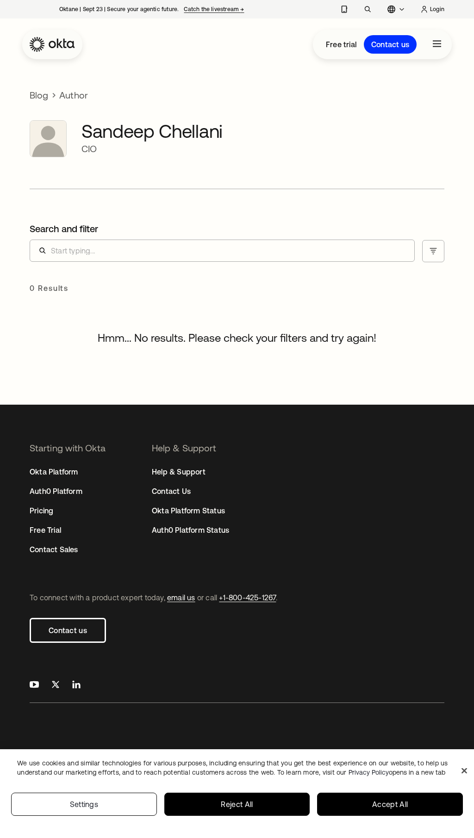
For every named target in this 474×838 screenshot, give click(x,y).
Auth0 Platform (56, 491)
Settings (84, 804)
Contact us (390, 44)
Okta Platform (54, 472)
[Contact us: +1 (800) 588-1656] (344, 9)
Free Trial (45, 530)
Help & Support (179, 472)
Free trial (341, 44)
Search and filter (64, 228)
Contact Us (171, 491)
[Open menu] (437, 44)
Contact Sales (54, 549)
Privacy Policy (397, 772)
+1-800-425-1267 (247, 597)
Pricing (41, 510)
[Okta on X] (55, 685)
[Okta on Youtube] (34, 685)
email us (181, 597)
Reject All (237, 804)
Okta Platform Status (188, 510)
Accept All (390, 804)
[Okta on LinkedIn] (76, 685)
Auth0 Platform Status (190, 530)
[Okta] (52, 44)
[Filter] (433, 251)
